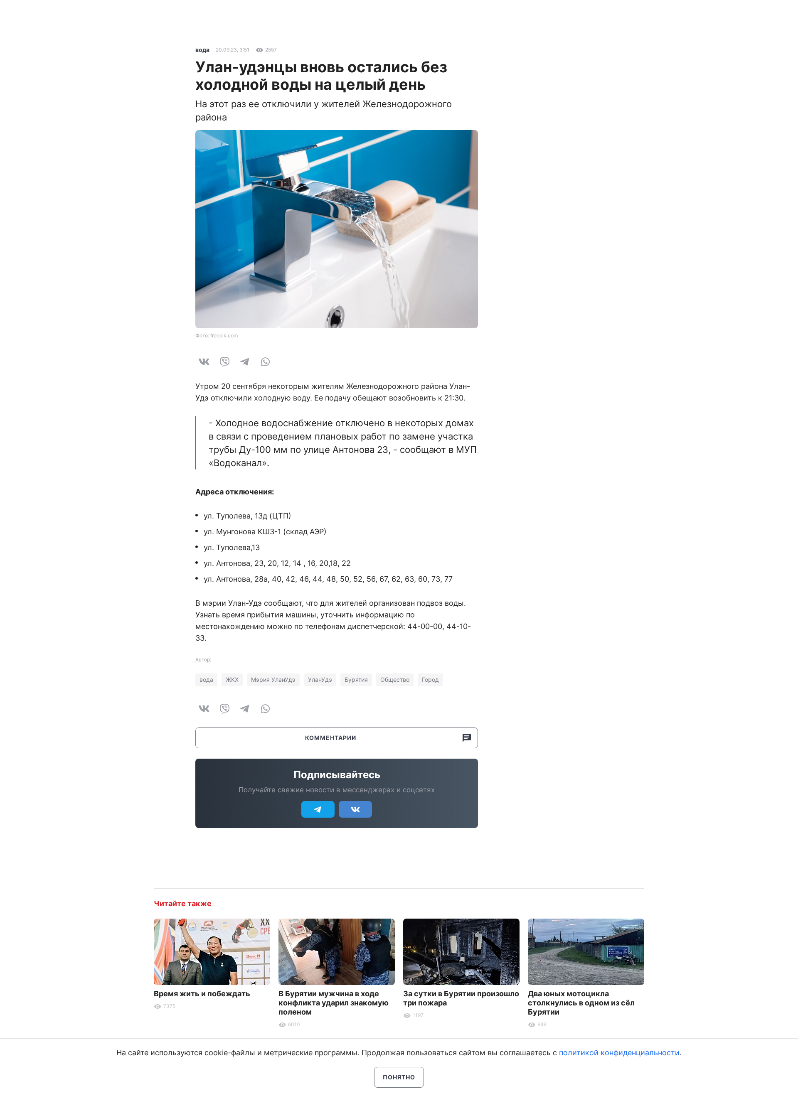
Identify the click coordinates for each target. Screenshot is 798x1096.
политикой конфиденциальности (619, 1052)
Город (430, 679)
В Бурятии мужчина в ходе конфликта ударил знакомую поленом (333, 1002)
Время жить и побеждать (202, 993)
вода (202, 49)
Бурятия (356, 679)
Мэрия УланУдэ (273, 679)
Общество (394, 679)
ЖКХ (232, 679)
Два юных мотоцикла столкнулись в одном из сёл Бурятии (581, 1002)
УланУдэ (320, 679)
